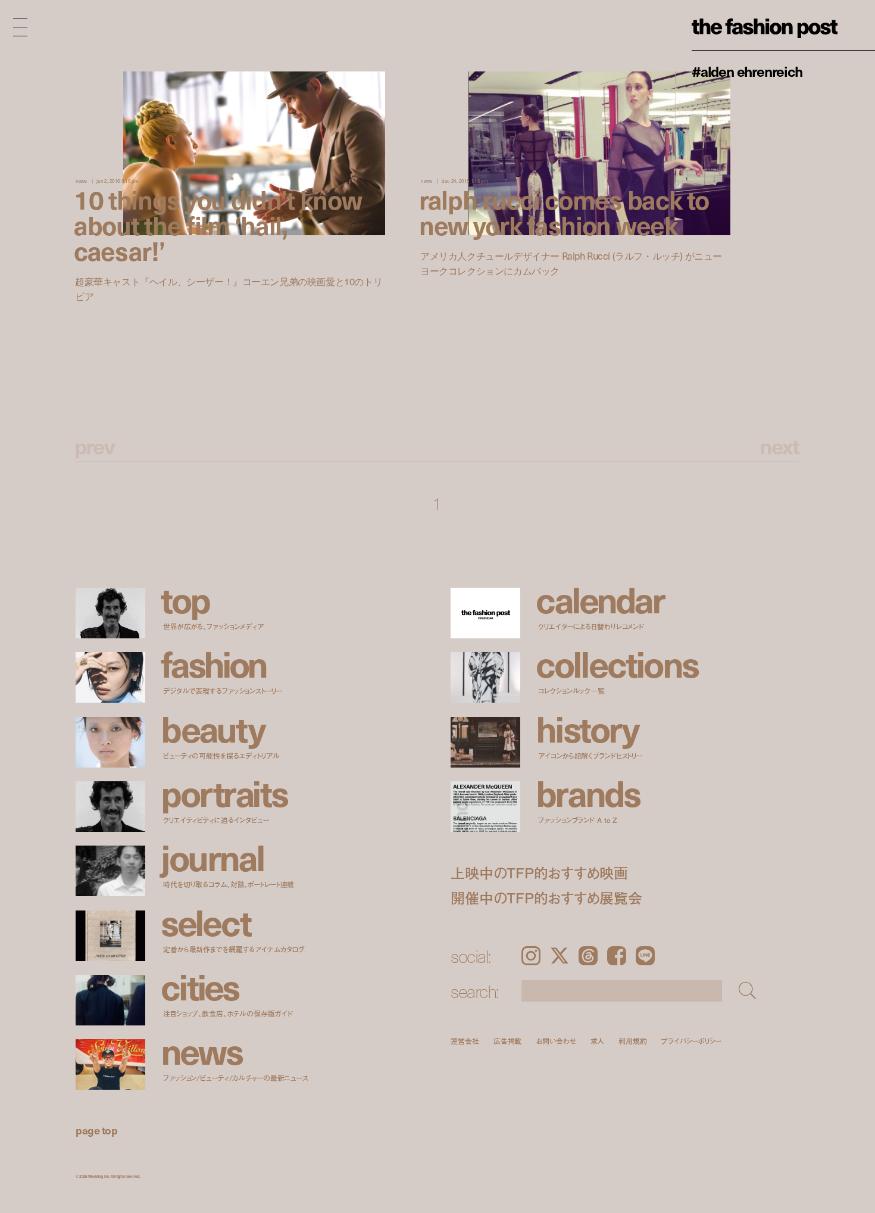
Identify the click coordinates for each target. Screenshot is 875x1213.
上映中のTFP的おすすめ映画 (539, 872)
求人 (597, 1041)
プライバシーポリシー (691, 1041)
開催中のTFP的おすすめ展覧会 (546, 897)
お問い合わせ (556, 1041)
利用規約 (632, 1041)
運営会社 (465, 1041)
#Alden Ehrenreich (747, 71)
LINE (645, 955)
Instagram (530, 955)
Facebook (616, 955)
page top (96, 1130)
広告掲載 (507, 1041)
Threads (588, 955)
